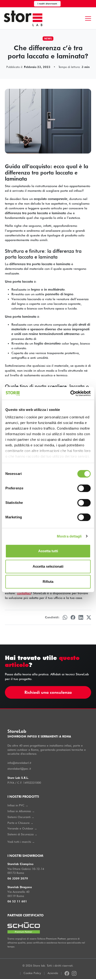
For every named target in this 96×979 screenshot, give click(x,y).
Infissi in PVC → (17, 805)
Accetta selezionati (48, 566)
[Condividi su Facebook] (73, 617)
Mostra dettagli (69, 536)
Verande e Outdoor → (22, 828)
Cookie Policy (32, 973)
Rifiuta (48, 582)
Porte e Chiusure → (20, 823)
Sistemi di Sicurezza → (22, 834)
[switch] (84, 488)
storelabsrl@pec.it (19, 768)
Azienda (53, 973)
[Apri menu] (88, 18)
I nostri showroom (47, 3)
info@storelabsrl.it (19, 763)
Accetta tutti (48, 551)
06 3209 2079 (17, 878)
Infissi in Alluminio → (21, 811)
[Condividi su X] (88, 617)
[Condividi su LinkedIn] (81, 617)
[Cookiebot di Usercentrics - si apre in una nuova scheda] (70, 393)
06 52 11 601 (17, 901)
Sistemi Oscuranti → (20, 817)
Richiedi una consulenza (48, 692)
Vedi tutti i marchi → (21, 842)
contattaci (24, 593)
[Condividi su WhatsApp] (65, 617)
